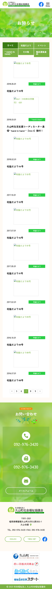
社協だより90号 (15, 309)
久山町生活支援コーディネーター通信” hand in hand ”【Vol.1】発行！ (26, 128)
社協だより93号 (15, 202)
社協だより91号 (15, 273)
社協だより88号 (15, 380)
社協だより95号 (15, 91)
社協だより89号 (15, 344)
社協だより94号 (15, 166)
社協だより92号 (15, 237)
